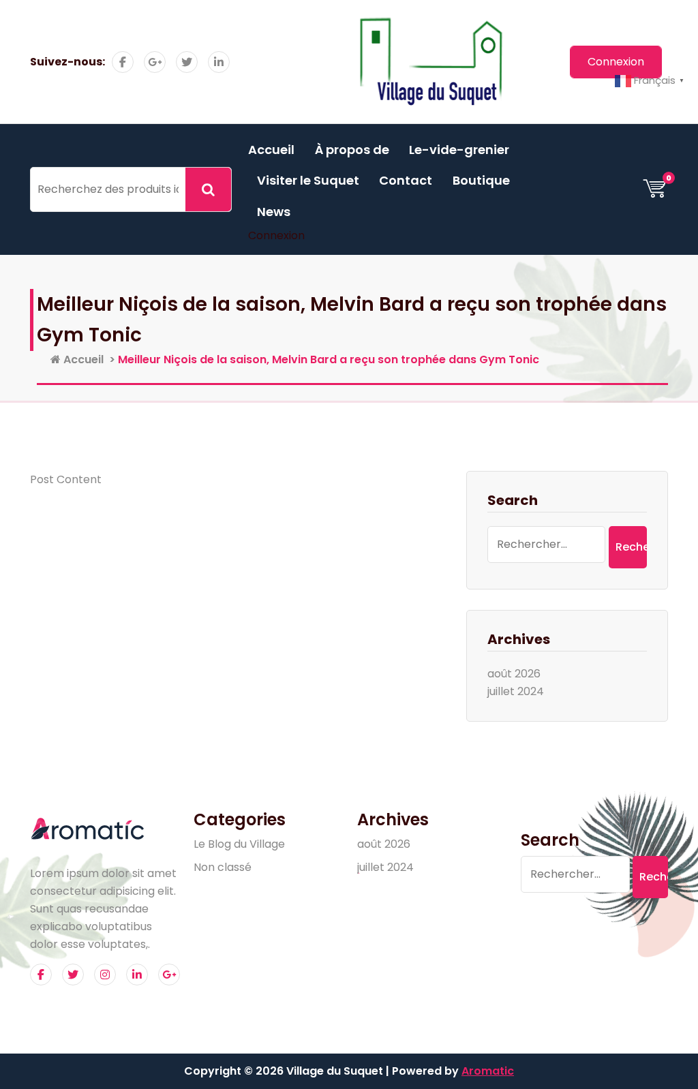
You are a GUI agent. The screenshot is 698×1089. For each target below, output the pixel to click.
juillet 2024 (515, 691)
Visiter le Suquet (308, 180)
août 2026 (514, 673)
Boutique (481, 180)
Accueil (271, 149)
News (273, 211)
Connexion (276, 235)
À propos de (352, 149)
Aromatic (487, 1071)
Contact (405, 180)
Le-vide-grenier (459, 149)
